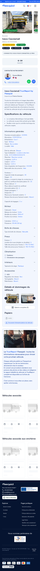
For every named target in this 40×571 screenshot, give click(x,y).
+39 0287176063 (17, 1)
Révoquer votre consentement (29, 525)
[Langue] (29, 6)
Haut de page (34, 549)
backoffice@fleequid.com (10, 494)
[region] (20, 22)
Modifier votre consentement (29, 522)
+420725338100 (13, 82)
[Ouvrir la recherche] (24, 6)
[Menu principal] (35, 5)
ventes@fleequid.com (9, 492)
